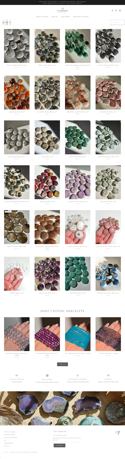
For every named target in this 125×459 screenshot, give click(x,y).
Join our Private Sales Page (10, 437)
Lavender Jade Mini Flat (77, 201)
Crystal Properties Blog (9, 434)
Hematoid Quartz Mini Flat (78, 112)
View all (63, 364)
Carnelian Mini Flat (17, 112)
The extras (65, 16)
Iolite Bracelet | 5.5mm (108, 353)
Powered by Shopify (30, 452)
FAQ (5, 440)
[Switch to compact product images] (10, 22)
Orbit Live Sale (42, 16)
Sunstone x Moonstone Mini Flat (47, 247)
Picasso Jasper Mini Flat (47, 112)
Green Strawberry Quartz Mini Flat (77, 66)
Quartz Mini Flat (17, 293)
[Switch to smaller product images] (7, 22)
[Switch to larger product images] (3, 22)
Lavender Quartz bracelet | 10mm (17, 354)
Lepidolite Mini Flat (47, 293)
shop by (55, 16)
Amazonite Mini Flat (78, 293)
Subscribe (59, 445)
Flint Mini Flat (47, 156)
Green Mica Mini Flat (77, 156)
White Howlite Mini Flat (17, 65)
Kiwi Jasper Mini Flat (16, 156)
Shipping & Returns (8, 443)
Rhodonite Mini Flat (108, 112)
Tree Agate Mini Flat (108, 201)
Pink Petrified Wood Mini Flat (108, 246)
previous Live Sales (81, 16)
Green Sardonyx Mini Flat (108, 156)
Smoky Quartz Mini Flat (16, 246)
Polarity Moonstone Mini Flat (16, 201)
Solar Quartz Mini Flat (77, 246)
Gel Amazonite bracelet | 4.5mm (77, 353)
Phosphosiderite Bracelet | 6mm (47, 354)
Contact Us (6, 446)
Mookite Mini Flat (47, 201)
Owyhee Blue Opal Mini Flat (108, 293)
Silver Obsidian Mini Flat (108, 65)
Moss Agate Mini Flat (47, 65)
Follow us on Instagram (9, 431)
